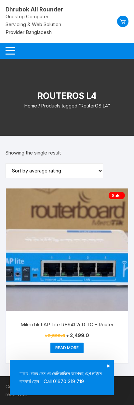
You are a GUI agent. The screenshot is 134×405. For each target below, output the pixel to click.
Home (30, 105)
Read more (67, 347)
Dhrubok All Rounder (34, 9)
